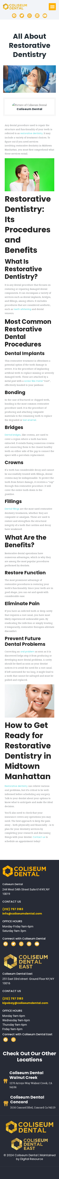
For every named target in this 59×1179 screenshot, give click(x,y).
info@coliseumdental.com (22, 913)
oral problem (27, 651)
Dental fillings (12, 508)
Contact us (39, 837)
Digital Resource (31, 1159)
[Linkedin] (37, 15)
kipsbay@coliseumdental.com (25, 1003)
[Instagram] (29, 15)
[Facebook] (14, 15)
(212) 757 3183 (12, 909)
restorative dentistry (31, 133)
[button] (52, 6)
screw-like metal (33, 381)
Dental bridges (13, 434)
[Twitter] (22, 15)
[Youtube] (45, 15)
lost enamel (29, 420)
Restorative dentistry (16, 786)
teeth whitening (22, 309)
